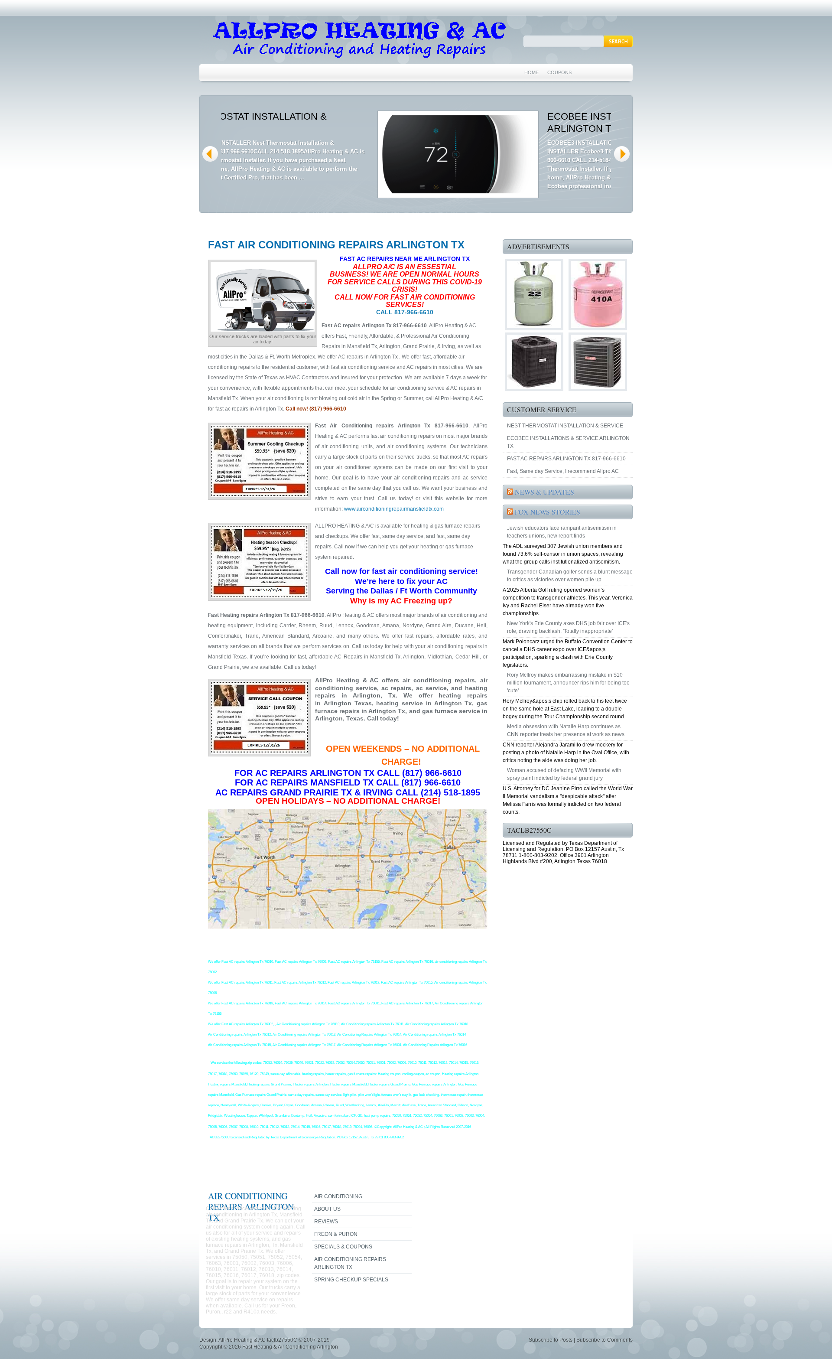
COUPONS (559, 72)
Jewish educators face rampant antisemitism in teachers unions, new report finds (562, 532)
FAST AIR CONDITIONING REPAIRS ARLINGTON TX (336, 245)
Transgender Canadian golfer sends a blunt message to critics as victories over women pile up (570, 576)
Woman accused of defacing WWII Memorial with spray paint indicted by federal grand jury (564, 774)
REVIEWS (326, 1222)
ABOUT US (327, 1209)
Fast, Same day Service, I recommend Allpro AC (563, 471)
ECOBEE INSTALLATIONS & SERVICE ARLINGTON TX (568, 442)
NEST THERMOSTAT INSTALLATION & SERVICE (565, 426)
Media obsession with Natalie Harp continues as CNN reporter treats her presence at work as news (565, 730)
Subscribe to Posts (550, 1340)
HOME (531, 72)
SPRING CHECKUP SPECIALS (351, 1280)
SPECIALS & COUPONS (343, 1247)
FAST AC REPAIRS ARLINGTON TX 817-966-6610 (566, 459)
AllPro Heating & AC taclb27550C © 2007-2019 (274, 1340)
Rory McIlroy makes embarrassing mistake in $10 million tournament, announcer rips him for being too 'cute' (568, 683)
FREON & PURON (336, 1234)
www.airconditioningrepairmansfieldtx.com (394, 509)
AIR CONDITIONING (338, 1196)
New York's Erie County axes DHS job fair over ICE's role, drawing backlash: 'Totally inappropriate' (568, 627)
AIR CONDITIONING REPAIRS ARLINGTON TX (350, 1263)
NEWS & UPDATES (544, 491)
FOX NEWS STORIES (547, 511)
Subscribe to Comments (604, 1340)
